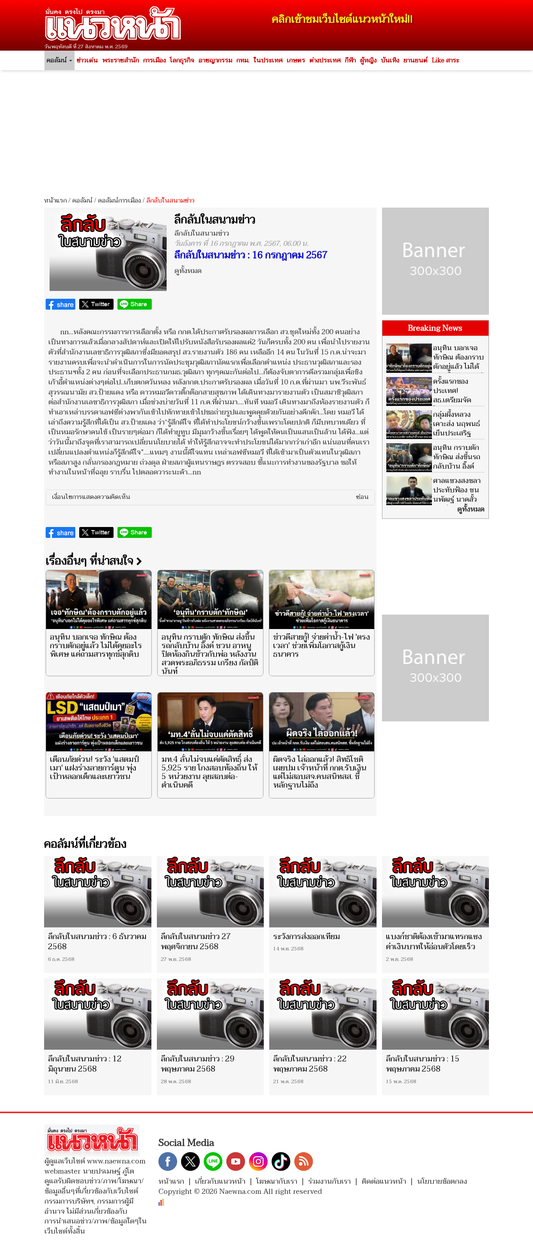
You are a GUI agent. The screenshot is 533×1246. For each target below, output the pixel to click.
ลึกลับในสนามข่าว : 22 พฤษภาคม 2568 (310, 1064)
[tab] (210, 497)
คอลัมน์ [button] (57, 60)
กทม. (242, 60)
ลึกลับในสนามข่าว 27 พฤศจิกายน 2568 (196, 941)
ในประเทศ (268, 60)
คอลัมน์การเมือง (119, 200)
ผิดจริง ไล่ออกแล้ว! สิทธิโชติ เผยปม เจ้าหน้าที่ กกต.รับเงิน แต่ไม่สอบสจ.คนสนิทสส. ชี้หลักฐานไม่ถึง (319, 772)
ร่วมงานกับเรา (329, 1182)
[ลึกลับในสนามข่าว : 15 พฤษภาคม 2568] (435, 1014)
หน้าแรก (55, 200)
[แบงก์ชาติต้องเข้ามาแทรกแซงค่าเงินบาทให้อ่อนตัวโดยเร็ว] (435, 891)
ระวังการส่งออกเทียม (306, 936)
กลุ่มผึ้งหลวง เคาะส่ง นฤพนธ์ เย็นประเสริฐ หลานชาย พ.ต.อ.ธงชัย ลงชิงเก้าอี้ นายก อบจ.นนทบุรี (433, 438)
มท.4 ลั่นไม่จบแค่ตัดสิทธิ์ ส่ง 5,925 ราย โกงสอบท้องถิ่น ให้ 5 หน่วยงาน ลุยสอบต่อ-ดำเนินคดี (209, 772)
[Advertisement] (266, 130)
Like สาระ (445, 60)
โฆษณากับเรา (276, 1182)
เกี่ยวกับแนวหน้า (220, 1182)
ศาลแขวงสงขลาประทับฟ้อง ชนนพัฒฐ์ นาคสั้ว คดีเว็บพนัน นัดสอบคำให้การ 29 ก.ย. (433, 499)
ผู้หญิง (368, 60)
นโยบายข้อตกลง (442, 1182)
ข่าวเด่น (87, 60)
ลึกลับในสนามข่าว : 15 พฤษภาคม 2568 (423, 1064)
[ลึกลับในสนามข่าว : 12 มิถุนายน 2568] (97, 1014)
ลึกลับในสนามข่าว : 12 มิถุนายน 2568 (85, 1064)
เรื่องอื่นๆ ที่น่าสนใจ (91, 561)
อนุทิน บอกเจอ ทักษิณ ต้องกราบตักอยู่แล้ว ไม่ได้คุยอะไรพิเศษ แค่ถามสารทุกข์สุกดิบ (96, 646)
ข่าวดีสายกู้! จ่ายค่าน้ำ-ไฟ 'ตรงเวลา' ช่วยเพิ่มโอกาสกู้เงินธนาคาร (321, 646)
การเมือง (154, 60)
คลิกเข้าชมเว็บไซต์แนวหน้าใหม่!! (342, 19)
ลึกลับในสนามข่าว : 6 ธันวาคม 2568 (97, 941)
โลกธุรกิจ (182, 60)
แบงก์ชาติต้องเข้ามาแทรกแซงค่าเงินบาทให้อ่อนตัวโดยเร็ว (434, 941)
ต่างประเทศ (325, 60)
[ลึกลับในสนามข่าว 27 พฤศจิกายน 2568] (210, 891)
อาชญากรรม (215, 60)
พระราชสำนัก (120, 60)
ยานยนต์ (415, 60)
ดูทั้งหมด (188, 271)
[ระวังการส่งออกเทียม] (323, 891)
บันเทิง (390, 60)
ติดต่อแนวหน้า (384, 1182)
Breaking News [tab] (435, 328)
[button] (210, 497)
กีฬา (350, 60)
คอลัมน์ (82, 200)
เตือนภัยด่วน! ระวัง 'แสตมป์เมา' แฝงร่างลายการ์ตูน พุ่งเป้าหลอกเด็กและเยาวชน (94, 768)
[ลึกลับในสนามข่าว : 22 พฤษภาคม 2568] (323, 1014)
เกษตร (296, 60)
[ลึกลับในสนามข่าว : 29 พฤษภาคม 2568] (210, 1014)
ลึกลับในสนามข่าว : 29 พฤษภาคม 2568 (198, 1064)
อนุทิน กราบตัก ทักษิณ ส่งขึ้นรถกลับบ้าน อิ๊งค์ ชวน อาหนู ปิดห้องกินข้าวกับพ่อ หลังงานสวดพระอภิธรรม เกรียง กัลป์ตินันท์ (210, 654)
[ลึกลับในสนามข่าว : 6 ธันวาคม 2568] (97, 891)
